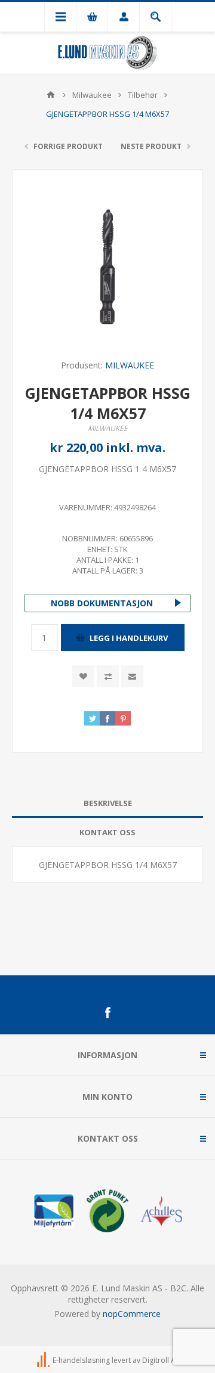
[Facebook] (107, 1012)
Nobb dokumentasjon (102, 603)
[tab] (107, 803)
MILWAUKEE (129, 365)
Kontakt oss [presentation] (107, 832)
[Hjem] (51, 94)
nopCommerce (132, 1313)
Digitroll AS (160, 1360)
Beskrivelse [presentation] (108, 803)
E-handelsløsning (81, 1360)
